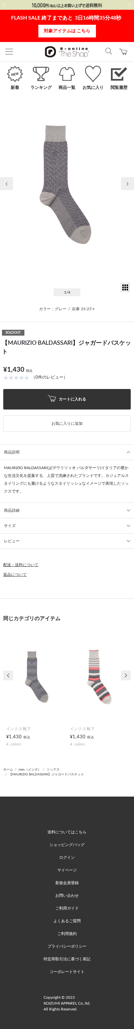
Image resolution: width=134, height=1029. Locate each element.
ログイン (67, 857)
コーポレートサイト (67, 972)
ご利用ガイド (67, 908)
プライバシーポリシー (67, 946)
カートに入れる (72, 399)
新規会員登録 (67, 883)
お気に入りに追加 (67, 423)
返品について (15, 575)
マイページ (67, 870)
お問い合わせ (67, 895)
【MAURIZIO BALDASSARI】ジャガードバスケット (46, 774)
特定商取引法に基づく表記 (67, 959)
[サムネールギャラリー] (125, 291)
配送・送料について (20, 565)
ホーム (8, 769)
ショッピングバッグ (67, 845)
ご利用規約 (67, 934)
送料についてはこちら (67, 832)
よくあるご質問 (67, 921)
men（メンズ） (30, 769)
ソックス (53, 769)
